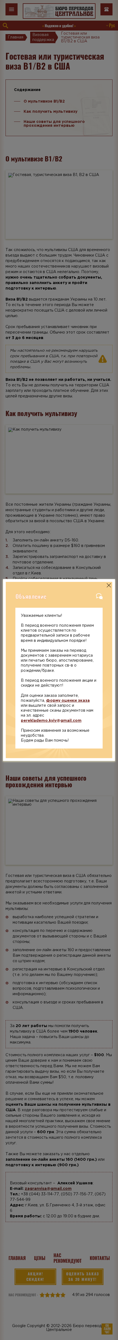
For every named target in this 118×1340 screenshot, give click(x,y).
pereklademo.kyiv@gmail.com (51, 720)
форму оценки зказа (68, 700)
